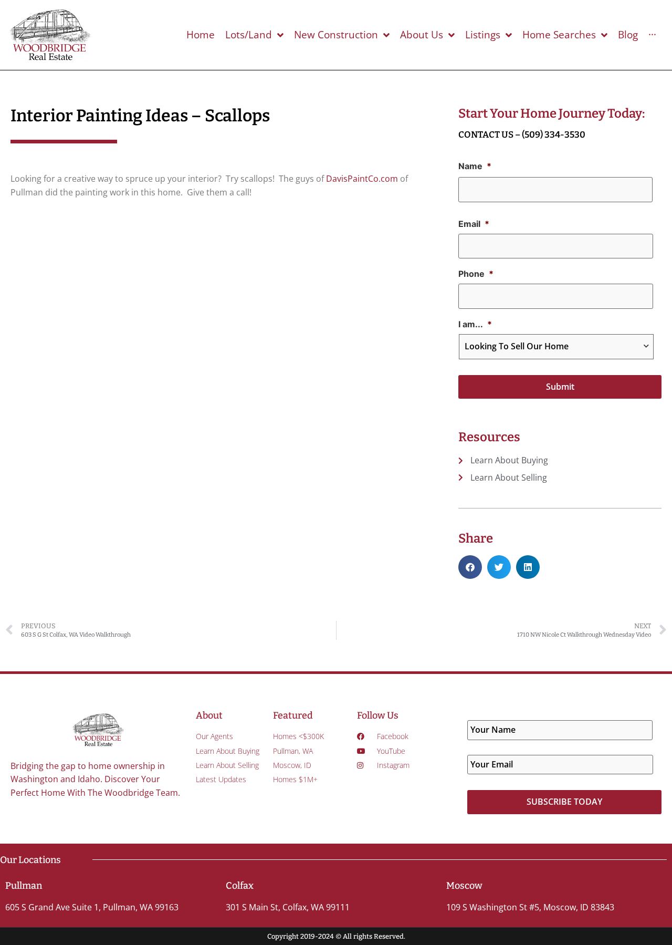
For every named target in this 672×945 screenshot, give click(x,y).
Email (473, 224)
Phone (476, 273)
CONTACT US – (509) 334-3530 (521, 134)
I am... (475, 324)
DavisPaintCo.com (362, 178)
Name (474, 166)
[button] (470, 567)
